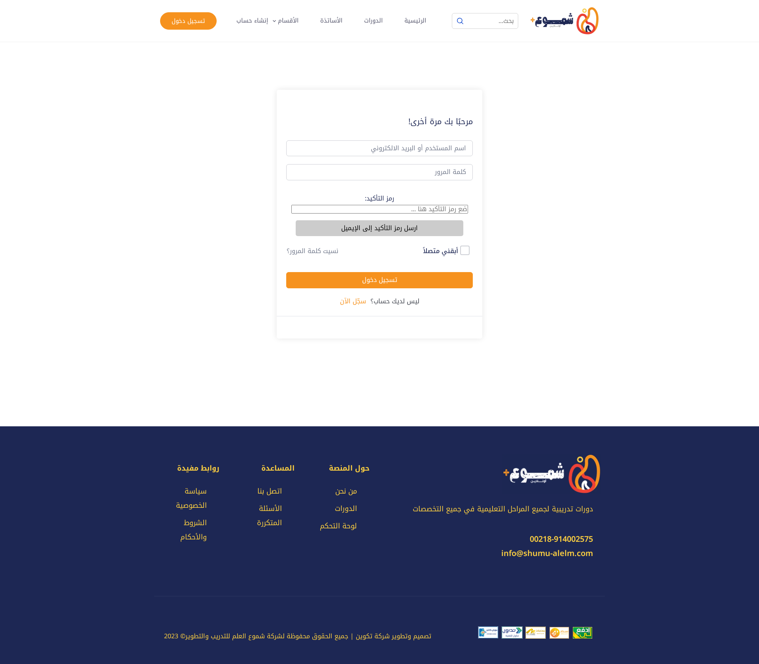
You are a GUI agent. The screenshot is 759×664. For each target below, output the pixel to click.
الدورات (373, 21)
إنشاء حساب (252, 21)
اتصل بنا (269, 491)
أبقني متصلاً (440, 251)
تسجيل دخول (188, 20)
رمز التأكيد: (379, 198)
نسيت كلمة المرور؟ (312, 251)
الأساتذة (331, 21)
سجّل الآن (353, 301)
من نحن (346, 491)
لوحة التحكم (338, 526)
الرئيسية (415, 21)
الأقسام (288, 21)
